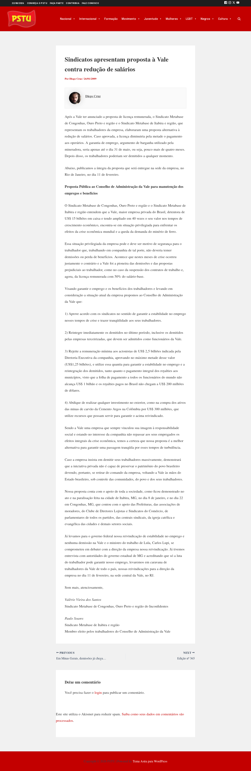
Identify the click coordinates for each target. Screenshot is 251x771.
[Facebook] (225, 3)
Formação (111, 18)
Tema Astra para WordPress (150, 761)
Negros (205, 18)
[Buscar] (239, 18)
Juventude (151, 18)
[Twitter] (233, 3)
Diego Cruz (93, 96)
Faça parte (56, 3)
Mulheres (172, 18)
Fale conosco (90, 3)
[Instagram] (229, 3)
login (98, 692)
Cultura (223, 18)
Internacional (87, 18)
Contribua (72, 3)
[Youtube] (237, 3)
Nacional (65, 18)
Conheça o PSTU (37, 3)
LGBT (189, 18)
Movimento (129, 18)
